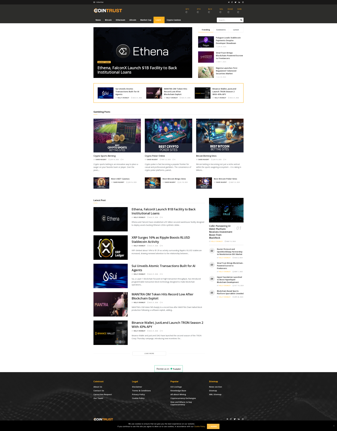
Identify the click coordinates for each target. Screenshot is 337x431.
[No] (333, 425)
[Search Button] (241, 20)
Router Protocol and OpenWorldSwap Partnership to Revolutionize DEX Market (229, 251)
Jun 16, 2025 (132, 182)
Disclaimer (137, 387)
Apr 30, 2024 (238, 297)
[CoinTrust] (103, 419)
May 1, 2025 (238, 272)
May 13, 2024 (231, 241)
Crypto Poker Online (155, 155)
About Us (97, 387)
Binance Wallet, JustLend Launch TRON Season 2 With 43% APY (224, 91)
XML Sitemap (215, 394)
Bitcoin (108, 20)
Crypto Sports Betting (104, 155)
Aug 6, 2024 (238, 258)
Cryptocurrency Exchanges (183, 398)
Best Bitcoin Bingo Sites (174, 178)
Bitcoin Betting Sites (206, 155)
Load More (149, 353)
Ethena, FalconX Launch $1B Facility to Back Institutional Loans (137, 70)
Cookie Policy (138, 398)
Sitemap (213, 390)
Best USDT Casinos (120, 178)
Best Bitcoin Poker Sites (225, 178)
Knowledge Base (178, 390)
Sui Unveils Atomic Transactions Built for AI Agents (127, 91)
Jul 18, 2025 (183, 182)
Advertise (99, 2)
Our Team (98, 398)
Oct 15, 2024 (238, 285)
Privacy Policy (138, 394)
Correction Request (102, 394)
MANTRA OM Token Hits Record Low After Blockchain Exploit (175, 91)
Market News (104, 62)
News (98, 20)
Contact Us (98, 390)
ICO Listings (176, 387)
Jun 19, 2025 (114, 159)
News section (215, 387)
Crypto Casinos (174, 20)
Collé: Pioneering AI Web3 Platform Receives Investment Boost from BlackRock (220, 231)
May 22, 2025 (166, 159)
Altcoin (132, 20)
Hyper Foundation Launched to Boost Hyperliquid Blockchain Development (229, 279)
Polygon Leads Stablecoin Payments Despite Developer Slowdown (228, 40)
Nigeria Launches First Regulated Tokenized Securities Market (226, 71)
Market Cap (145, 20)
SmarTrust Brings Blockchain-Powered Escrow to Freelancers (229, 55)
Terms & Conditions (141, 390)
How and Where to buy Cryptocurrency (181, 403)
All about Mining (178, 394)
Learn (158, 20)
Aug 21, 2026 (137, 98)
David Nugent (101, 159)
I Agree (213, 426)
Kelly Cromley (123, 98)
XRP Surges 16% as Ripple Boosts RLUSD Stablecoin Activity (161, 239)
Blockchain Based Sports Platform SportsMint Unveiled (230, 292)
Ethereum (120, 20)
